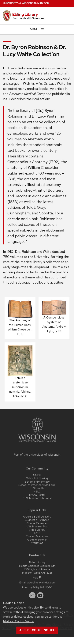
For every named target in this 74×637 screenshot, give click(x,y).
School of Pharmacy (37, 481)
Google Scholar (37, 539)
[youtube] (40, 595)
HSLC (37, 491)
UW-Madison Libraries (37, 498)
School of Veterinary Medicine (37, 485)
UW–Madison (26, 3)
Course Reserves (37, 523)
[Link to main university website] (37, 443)
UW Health (37, 488)
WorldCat (37, 543)
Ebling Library (25, 14)
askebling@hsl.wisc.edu (41, 582)
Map (35, 577)
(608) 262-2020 (41, 587)
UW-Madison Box (37, 526)
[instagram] (32, 595)
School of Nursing (37, 478)
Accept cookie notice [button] (37, 630)
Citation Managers (37, 536)
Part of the (37, 455)
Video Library (37, 529)
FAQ (37, 533)
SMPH (37, 475)
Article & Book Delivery (37, 516)
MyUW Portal (37, 494)
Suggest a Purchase (37, 520)
